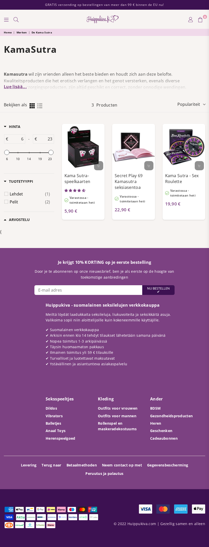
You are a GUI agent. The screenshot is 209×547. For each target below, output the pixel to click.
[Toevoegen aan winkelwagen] (98, 165)
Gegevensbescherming (167, 465)
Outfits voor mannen (117, 415)
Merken (22, 32)
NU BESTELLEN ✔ (158, 290)
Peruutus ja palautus (104, 473)
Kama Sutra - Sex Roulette (182, 178)
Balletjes (53, 423)
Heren (155, 423)
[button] (75, 190)
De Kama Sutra (42, 32)
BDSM (155, 408)
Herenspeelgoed (60, 438)
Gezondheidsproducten (171, 415)
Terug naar (51, 465)
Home (8, 32)
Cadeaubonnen (164, 438)
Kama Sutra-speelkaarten (77, 178)
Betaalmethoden (82, 465)
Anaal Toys (56, 430)
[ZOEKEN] (16, 19)
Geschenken (161, 430)
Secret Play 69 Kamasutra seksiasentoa (128, 181)
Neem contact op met (122, 465)
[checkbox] (30, 194)
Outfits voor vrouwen (117, 408)
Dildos (51, 408)
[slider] (6, 152)
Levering (29, 465)
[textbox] (16, 139)
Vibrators (54, 415)
